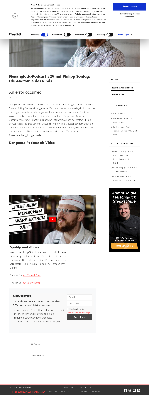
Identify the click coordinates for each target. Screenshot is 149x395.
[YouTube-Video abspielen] (52, 219)
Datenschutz (65, 392)
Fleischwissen (118, 94)
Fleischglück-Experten (122, 88)
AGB (75, 392)
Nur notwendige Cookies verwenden (130, 15)
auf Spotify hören (32, 282)
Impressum (53, 392)
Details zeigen (123, 35)
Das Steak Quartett (120, 113)
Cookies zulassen (129, 6)
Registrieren (95, 392)
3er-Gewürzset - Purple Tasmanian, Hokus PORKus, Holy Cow (125, 131)
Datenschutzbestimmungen (79, 312)
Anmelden (83, 392)
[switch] (67, 34)
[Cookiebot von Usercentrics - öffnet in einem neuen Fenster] (15, 34)
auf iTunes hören (32, 275)
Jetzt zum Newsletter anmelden (28, 392)
